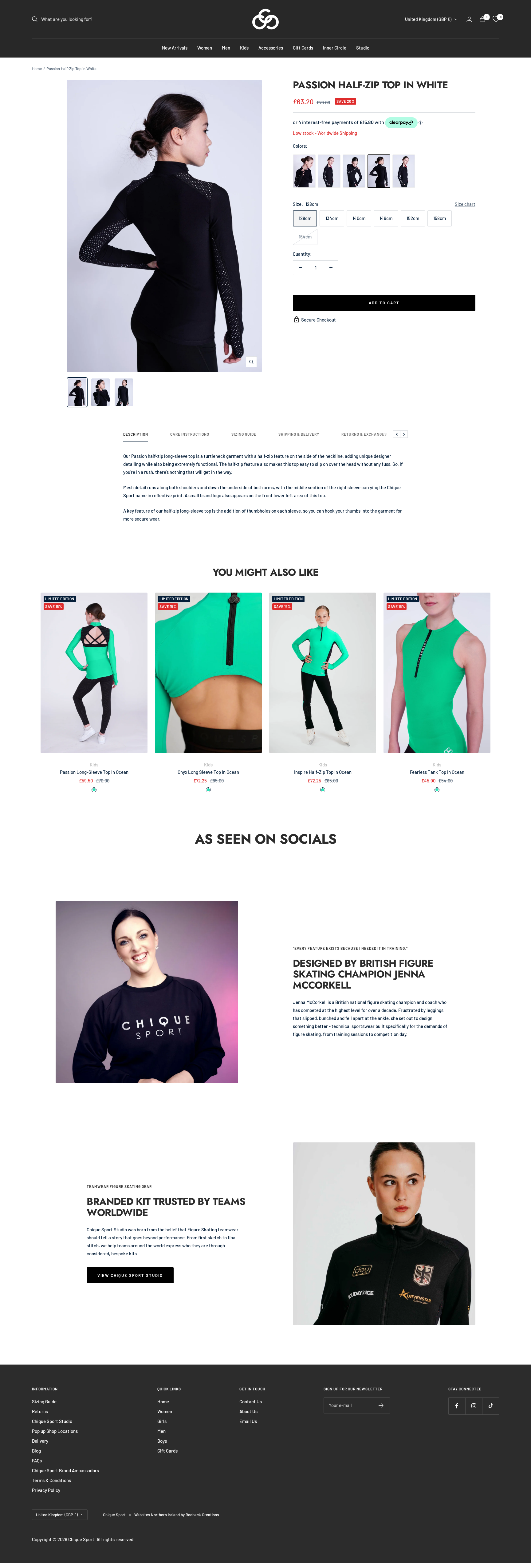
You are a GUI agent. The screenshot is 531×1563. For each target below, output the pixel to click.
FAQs (37, 1460)
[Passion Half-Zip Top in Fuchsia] (329, 171)
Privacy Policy (46, 1490)
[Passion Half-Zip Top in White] (379, 171)
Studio (362, 47)
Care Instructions (189, 434)
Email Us (248, 1421)
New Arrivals (174, 47)
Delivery (40, 1441)
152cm (413, 218)
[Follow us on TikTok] (490, 1405)
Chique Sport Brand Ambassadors (65, 1470)
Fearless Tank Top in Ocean (437, 772)
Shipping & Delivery (298, 434)
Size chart (465, 204)
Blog (36, 1450)
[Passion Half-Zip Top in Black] (354, 171)
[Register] (381, 1405)
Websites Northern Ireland (157, 1514)
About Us (248, 1411)
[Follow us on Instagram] (473, 1405)
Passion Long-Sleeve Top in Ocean (94, 772)
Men (226, 47)
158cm (439, 218)
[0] (496, 19)
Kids (244, 47)
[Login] (469, 19)
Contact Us (250, 1401)
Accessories (270, 47)
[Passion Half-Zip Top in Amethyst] (304, 171)
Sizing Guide (243, 434)
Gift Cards (303, 47)
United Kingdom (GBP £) (428, 19)
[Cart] (482, 19)
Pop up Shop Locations (55, 1431)
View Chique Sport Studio (130, 1275)
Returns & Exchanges (364, 434)
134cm (331, 218)
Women (204, 47)
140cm (358, 218)
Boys (162, 1441)
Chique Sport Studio (52, 1421)
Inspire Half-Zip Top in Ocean (323, 772)
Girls (162, 1421)
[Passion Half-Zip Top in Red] (403, 171)
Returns (40, 1411)
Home (37, 68)
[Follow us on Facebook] (456, 1405)
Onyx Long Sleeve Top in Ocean (208, 772)
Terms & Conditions (51, 1480)
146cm (386, 218)
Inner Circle (334, 47)
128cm (305, 218)
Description (135, 434)
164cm (305, 236)
